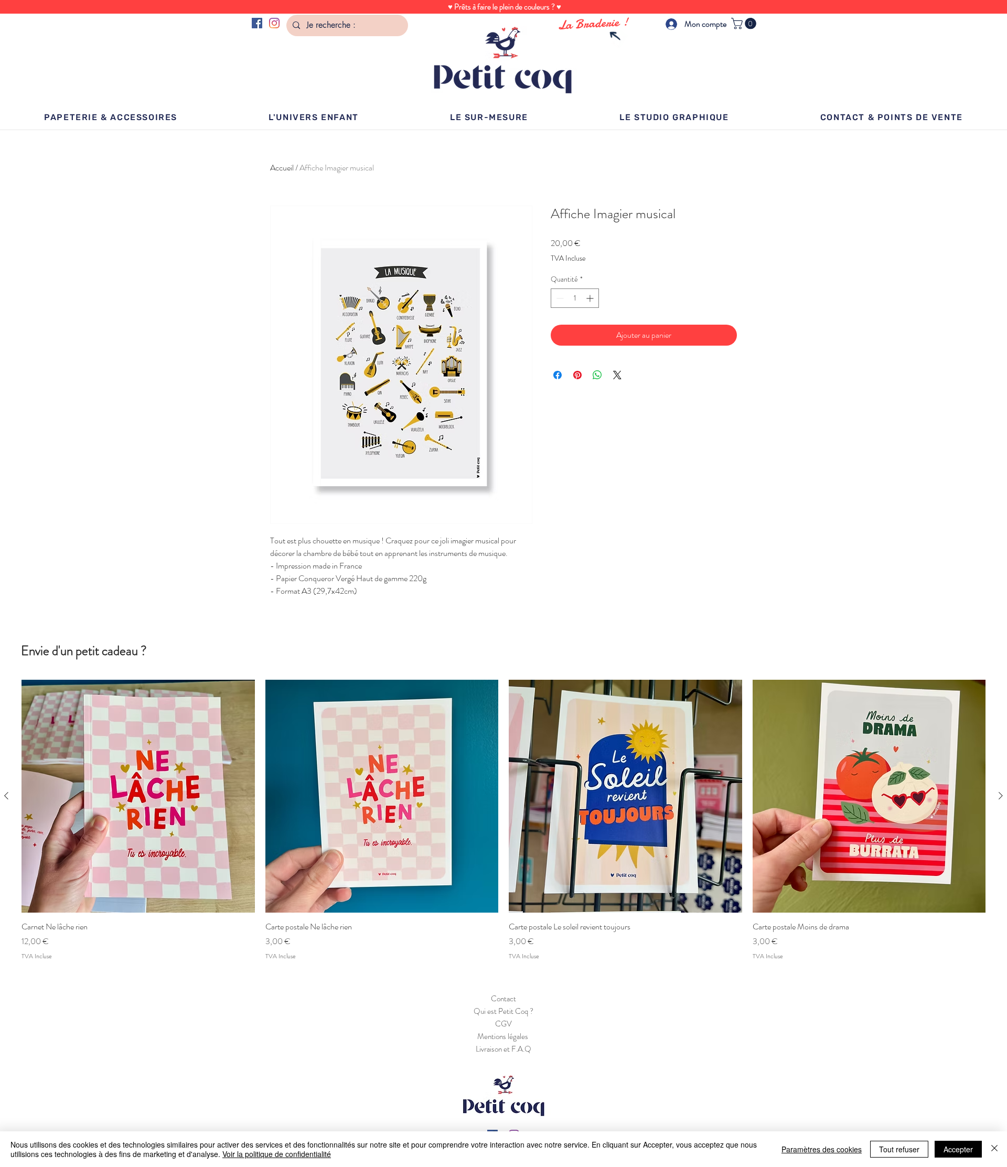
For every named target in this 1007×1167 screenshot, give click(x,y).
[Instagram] (274, 23)
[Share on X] (617, 375)
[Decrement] (558, 298)
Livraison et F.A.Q (503, 1049)
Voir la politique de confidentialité (276, 1154)
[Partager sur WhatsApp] (597, 375)
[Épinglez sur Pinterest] (577, 375)
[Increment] (590, 298)
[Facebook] (257, 23)
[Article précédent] (6, 795)
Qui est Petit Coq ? (503, 1011)
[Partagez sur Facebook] (557, 375)
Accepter (958, 1149)
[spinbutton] (574, 298)
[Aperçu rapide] (138, 796)
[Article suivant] (1000, 795)
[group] (503, 820)
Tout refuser (899, 1149)
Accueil (282, 168)
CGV (503, 1024)
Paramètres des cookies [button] (821, 1149)
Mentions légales (503, 1036)
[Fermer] (994, 1149)
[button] (745, 23)
